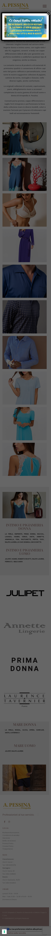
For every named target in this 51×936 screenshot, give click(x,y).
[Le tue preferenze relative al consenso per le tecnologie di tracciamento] (4, 931)
